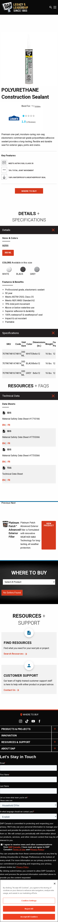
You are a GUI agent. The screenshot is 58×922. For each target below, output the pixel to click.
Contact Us (9, 690)
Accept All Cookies (28, 917)
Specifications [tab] (10, 333)
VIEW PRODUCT (49, 524)
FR (9, 425)
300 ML (8, 252)
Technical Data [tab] (11, 395)
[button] (29, 191)
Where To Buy (29, 714)
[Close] (55, 884)
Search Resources (14, 653)
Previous (5, 503)
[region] (29, 901)
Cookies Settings (28, 901)
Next (13, 503)
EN (3, 425)
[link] (14, 119)
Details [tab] (6, 230)
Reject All (29, 909)
